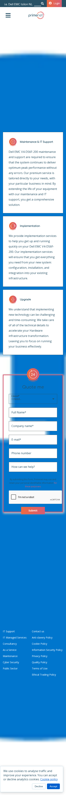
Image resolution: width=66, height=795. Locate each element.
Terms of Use (40, 668)
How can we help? (16, 467)
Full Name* (16, 412)
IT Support (9, 631)
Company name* (16, 426)
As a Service (10, 650)
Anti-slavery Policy (42, 637)
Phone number (16, 453)
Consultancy (10, 643)
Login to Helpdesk (58, 3)
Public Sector (10, 668)
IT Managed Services (15, 637)
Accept (53, 786)
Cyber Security (11, 662)
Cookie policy (49, 779)
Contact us (38, 631)
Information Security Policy (47, 650)
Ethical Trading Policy (44, 674)
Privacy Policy (39, 656)
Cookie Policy (39, 643)
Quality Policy (39, 662)
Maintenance (10, 656)
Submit (33, 510)
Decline (39, 786)
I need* (15, 396)
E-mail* (16, 439)
